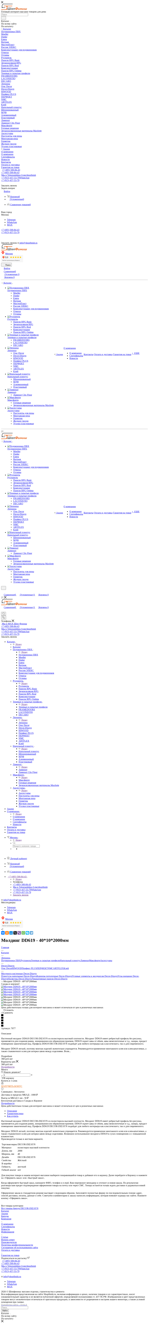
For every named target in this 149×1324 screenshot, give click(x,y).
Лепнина (23, 722)
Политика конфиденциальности (17, 1245)
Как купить (12, 1116)
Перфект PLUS (29, 968)
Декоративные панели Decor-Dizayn (49, 979)
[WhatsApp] (23, 933)
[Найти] (3, 18)
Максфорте (24, 780)
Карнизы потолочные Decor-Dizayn (54, 976)
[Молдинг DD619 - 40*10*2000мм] (19, 986)
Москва (9, 253)
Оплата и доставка (10, 1250)
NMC (50, 968)
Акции (4, 1213)
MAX (10, 225)
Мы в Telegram (18, 175)
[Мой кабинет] (2, 591)
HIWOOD (17, 968)
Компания (6, 1219)
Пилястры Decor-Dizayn (20, 979)
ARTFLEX (58, 968)
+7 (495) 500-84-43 (11, 170)
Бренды (5, 1216)
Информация (7, 1232)
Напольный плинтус (29, 751)
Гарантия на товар (10, 1255)
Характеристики (15, 1113)
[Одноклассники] (7, 933)
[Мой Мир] (11, 933)
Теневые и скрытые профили (33, 707)
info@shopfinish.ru (12, 900)
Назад (19, 644)
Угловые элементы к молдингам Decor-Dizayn (95, 976)
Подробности (8, 1067)
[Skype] (27, 933)
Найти (5, 1310)
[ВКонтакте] (3, 933)
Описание (12, 1111)
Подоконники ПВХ (28, 655)
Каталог (17, 647)
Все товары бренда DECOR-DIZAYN (19, 1208)
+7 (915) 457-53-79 (15, 178)
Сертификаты (8, 1226)
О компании (19, 816)
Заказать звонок (21, 895)
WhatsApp (12, 222)
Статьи (4, 1237)
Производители (9, 1242)
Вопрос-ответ (8, 1239)
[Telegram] (31, 933)
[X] (15, 933)
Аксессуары (25, 793)
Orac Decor (6, 968)
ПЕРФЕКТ (42, 968)
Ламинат (23, 769)
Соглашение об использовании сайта (19, 1247)
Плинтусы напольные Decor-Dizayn (19, 976)
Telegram (11, 219)
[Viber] (19, 933)
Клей (66, 968)
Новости (5, 1229)
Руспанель (24, 686)
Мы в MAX (14, 623)
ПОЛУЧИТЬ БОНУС (11, 1086)
